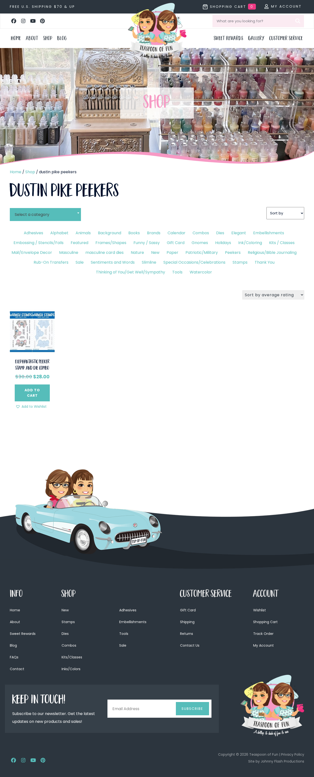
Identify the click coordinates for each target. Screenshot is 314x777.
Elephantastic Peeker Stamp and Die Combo (32, 365)
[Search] (298, 21)
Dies (220, 233)
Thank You (265, 262)
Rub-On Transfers (51, 262)
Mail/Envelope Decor (32, 252)
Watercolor (201, 272)
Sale (80, 262)
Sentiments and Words (113, 262)
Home (15, 172)
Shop (30, 172)
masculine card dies (104, 252)
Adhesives (33, 233)
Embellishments (268, 233)
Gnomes (200, 243)
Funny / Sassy (146, 243)
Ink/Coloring (250, 243)
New (155, 252)
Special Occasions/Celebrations (194, 262)
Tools (177, 272)
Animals (83, 233)
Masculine (68, 252)
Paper (172, 252)
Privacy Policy (292, 754)
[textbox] (45, 214)
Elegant (238, 233)
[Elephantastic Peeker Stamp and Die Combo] (32, 331)
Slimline (149, 262)
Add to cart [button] (32, 393)
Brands (153, 233)
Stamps (240, 262)
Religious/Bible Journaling (272, 252)
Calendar (176, 233)
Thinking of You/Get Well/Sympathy (130, 272)
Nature (137, 252)
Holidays (223, 243)
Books (134, 233)
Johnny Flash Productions (282, 761)
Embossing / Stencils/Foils (38, 243)
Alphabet (59, 233)
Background (109, 233)
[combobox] (45, 211)
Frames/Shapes (110, 243)
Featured (79, 243)
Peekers (233, 252)
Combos (201, 233)
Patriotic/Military (201, 252)
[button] (13, 21)
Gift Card (175, 243)
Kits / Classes (282, 243)
